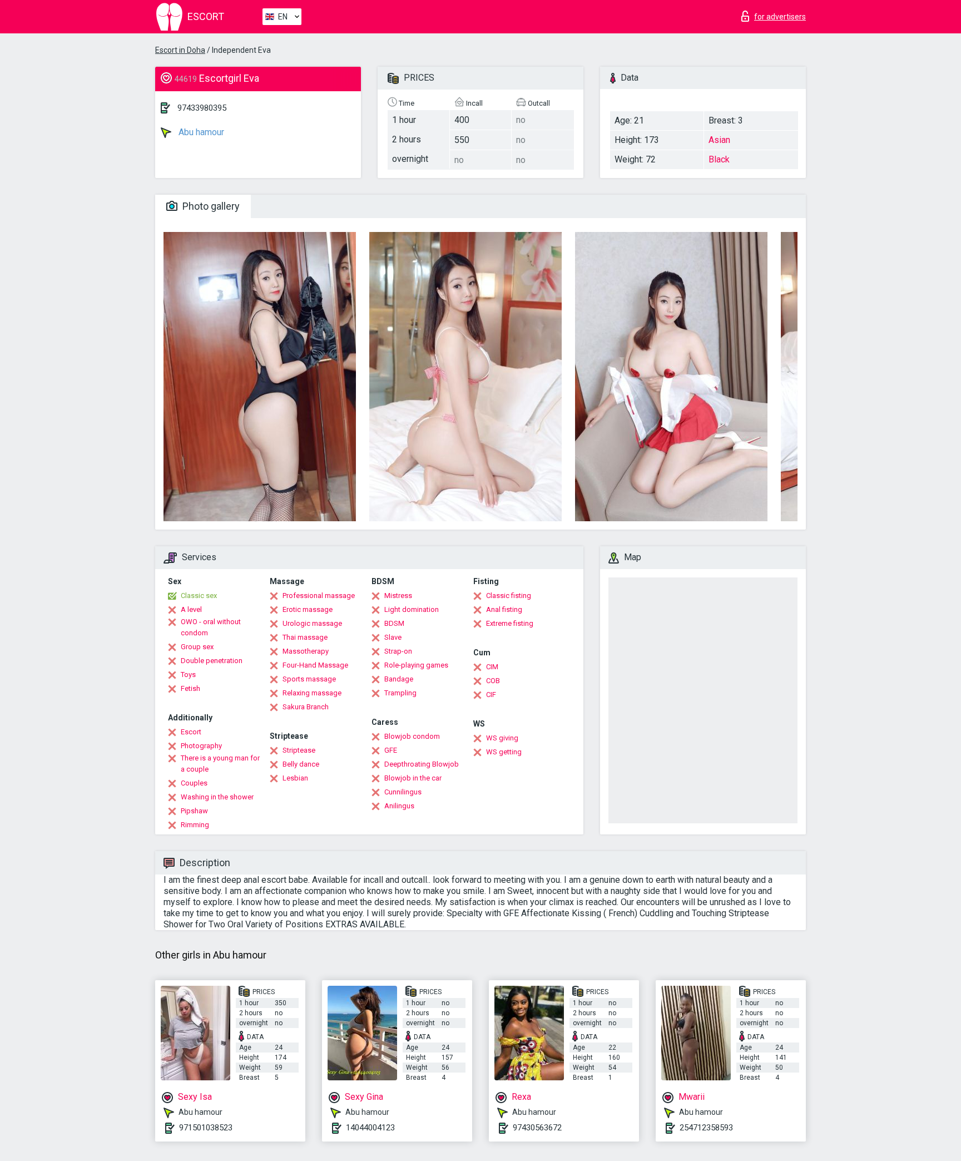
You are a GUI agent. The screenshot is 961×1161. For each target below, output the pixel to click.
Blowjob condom (412, 736)
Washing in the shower (217, 797)
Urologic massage (312, 623)
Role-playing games (416, 665)
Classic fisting (508, 595)
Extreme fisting (509, 623)
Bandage (398, 679)
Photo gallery (210, 206)
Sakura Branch (306, 707)
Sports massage (309, 679)
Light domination (411, 609)
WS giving (502, 738)
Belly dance (301, 764)
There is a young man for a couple (220, 763)
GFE (390, 750)
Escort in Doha (180, 50)
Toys (188, 674)
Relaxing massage (312, 693)
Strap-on (398, 651)
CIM (492, 667)
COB (493, 680)
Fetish (190, 688)
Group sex (197, 647)
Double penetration (211, 660)
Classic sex (199, 595)
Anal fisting (504, 609)
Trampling (400, 693)
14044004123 (370, 1128)
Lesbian (295, 778)
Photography (201, 746)
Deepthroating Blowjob (421, 764)
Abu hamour (200, 132)
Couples (194, 783)
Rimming (195, 825)
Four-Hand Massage (315, 665)
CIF (491, 694)
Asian (719, 140)
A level (191, 609)
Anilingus (399, 806)
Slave (393, 637)
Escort (191, 732)
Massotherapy (306, 651)
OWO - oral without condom (211, 627)
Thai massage (305, 637)
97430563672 (537, 1128)
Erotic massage (308, 609)
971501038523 (205, 1128)
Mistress (398, 595)
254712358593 (706, 1128)
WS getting (504, 752)
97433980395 (201, 108)
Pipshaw (194, 811)
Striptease (299, 750)
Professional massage (319, 595)
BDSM (394, 623)
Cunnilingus (403, 792)
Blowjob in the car (413, 778)
